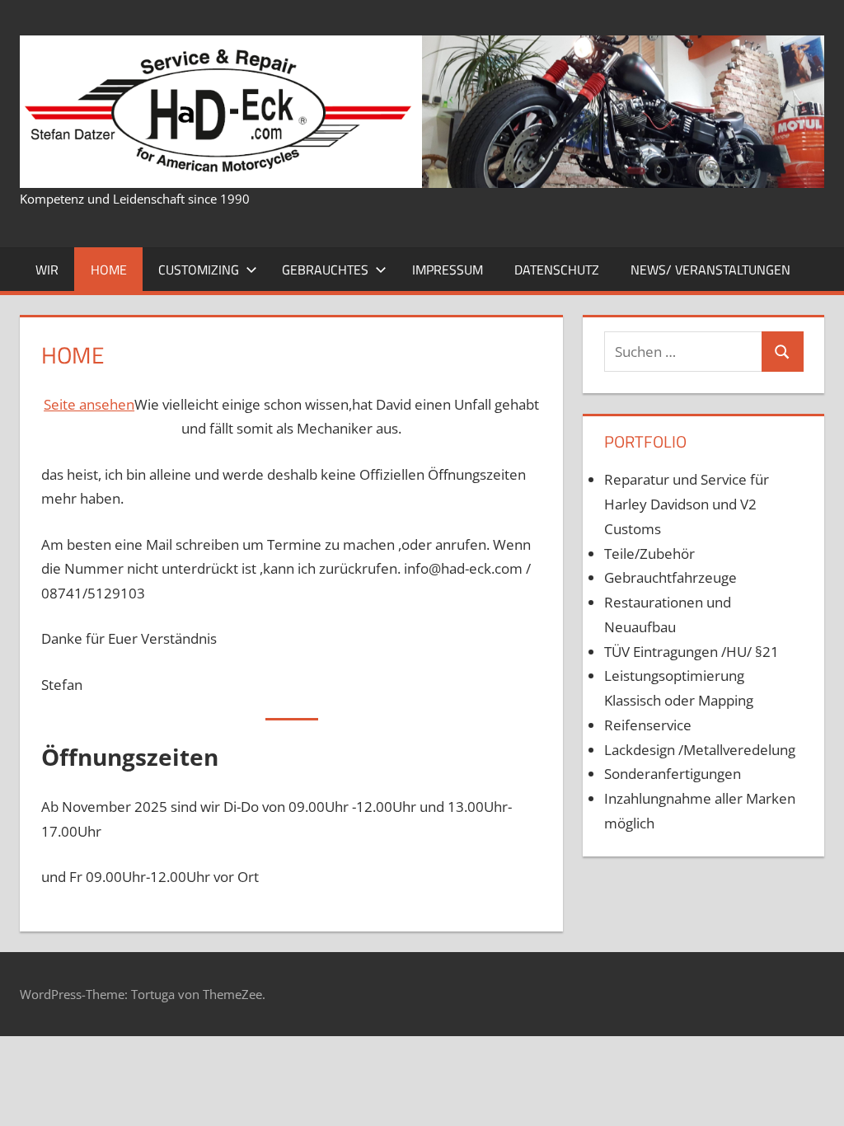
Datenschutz (556, 269)
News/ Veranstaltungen (710, 269)
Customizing (198, 269)
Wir (47, 269)
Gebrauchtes (325, 269)
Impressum (447, 269)
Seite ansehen (89, 404)
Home (109, 269)
